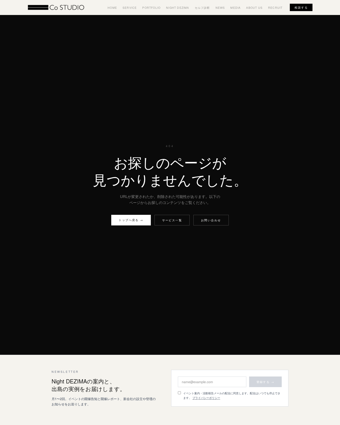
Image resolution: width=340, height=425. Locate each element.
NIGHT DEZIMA (177, 7)
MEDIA (235, 7)
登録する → (265, 382)
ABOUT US (254, 7)
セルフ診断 (202, 7)
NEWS (220, 7)
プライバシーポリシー (206, 398)
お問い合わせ (211, 220)
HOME (112, 7)
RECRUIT (275, 7)
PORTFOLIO (151, 7)
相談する (301, 7)
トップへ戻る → (131, 220)
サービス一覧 (172, 220)
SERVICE (130, 7)
